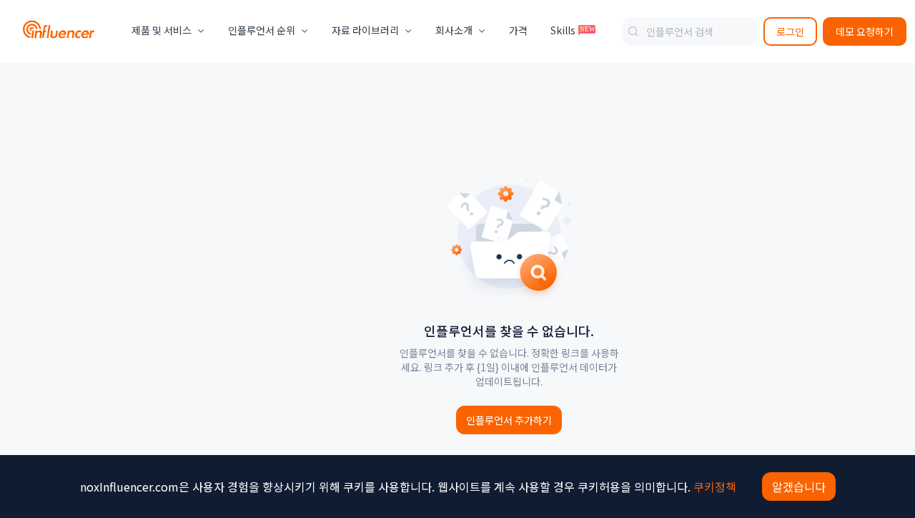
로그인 (790, 31)
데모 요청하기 (865, 31)
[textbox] (690, 31)
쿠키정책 (714, 486)
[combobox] (690, 31)
